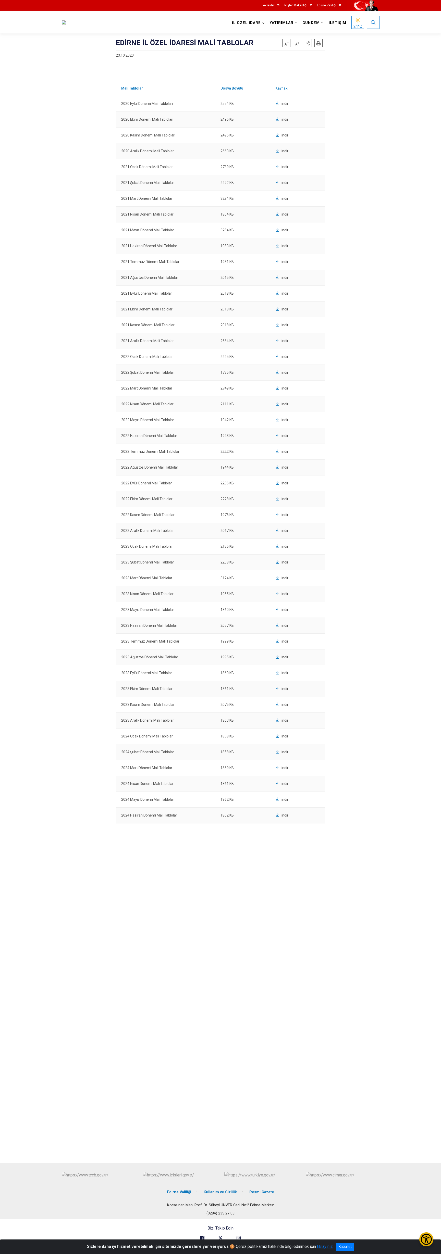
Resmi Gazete (261, 1192)
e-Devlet (269, 5)
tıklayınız (325, 1246)
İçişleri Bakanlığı (295, 5)
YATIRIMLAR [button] (281, 23)
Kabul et (345, 1247)
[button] (308, 43)
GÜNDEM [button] (311, 23)
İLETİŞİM (337, 23)
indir (284, 104)
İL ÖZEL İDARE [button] (246, 23)
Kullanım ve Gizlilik (220, 1192)
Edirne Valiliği (326, 5)
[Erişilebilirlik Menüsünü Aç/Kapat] (426, 1239)
